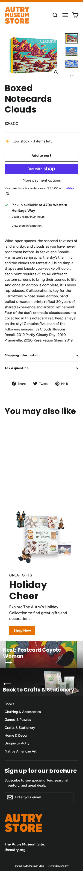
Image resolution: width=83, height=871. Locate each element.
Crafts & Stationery (20, 728)
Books (9, 704)
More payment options (42, 180)
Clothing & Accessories (23, 712)
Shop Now (22, 630)
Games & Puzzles (18, 720)
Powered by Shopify (58, 865)
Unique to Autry (17, 743)
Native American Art (21, 751)
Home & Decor (16, 735)
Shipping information (22, 355)
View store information (27, 225)
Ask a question (17, 368)
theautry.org (15, 850)
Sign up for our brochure (41, 770)
